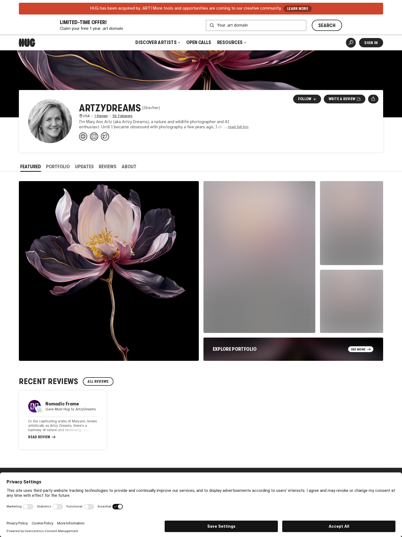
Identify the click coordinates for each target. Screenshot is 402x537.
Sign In (371, 42)
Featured (30, 166)
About (129, 166)
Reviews (107, 166)
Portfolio (58, 166)
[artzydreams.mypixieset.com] (83, 136)
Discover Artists (156, 42)
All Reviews (98, 381)
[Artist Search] (351, 43)
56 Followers (122, 116)
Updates (84, 166)
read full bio (238, 127)
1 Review (101, 116)
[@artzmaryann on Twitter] (105, 136)
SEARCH (327, 25)
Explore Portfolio (235, 349)
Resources (230, 42)
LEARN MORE (297, 9)
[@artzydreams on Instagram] (94, 136)
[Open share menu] (373, 99)
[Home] (27, 42)
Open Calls (198, 42)
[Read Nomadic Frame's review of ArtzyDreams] (62, 420)
